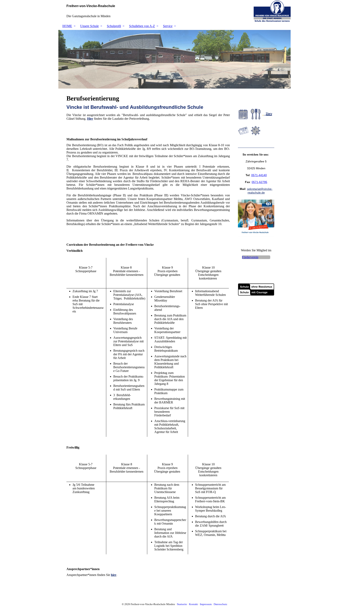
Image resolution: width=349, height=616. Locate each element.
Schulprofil (114, 26)
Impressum (206, 604)
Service (167, 26)
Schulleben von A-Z (142, 26)
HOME (67, 26)
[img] (174, 11)
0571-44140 (259, 175)
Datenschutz (220, 604)
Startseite (182, 604)
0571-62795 (259, 182)
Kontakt (193, 604)
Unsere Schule (89, 26)
